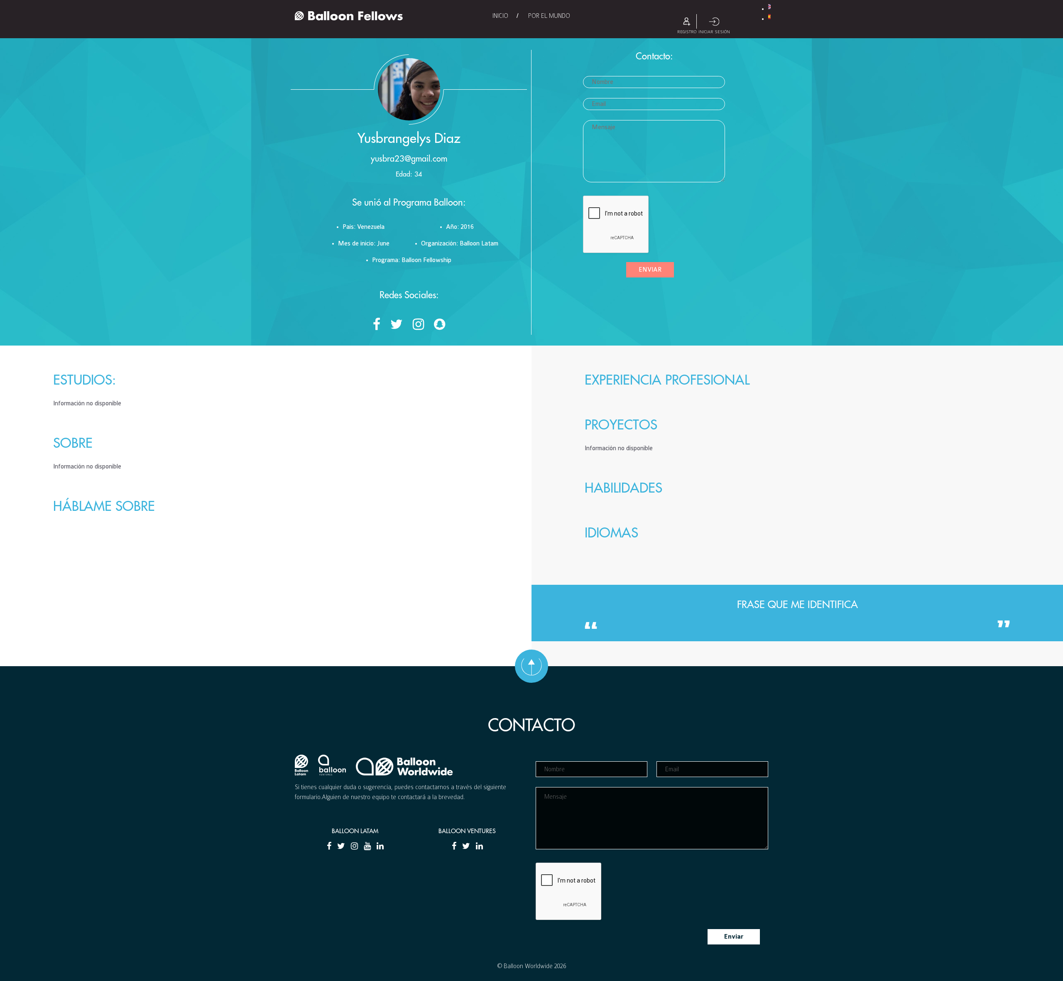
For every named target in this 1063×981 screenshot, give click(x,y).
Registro (686, 21)
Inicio (500, 15)
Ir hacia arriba (531, 666)
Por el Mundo (549, 15)
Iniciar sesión (714, 21)
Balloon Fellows (349, 15)
